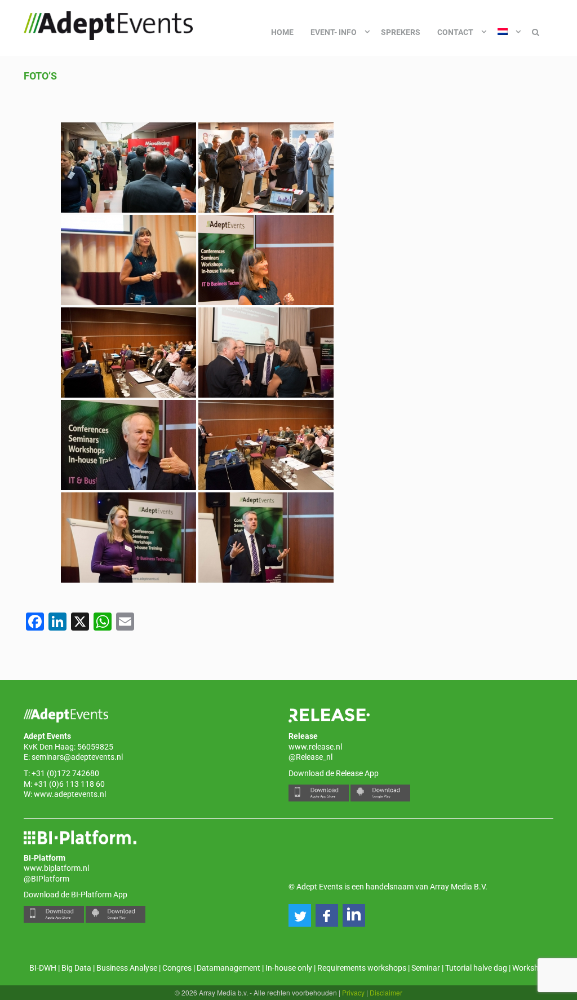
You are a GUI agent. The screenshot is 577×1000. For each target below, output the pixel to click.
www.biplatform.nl (56, 868)
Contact (455, 32)
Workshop (530, 967)
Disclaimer (386, 992)
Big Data (76, 967)
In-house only (288, 967)
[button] (299, 915)
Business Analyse (126, 967)
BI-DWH (42, 967)
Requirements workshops (361, 967)
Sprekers (400, 32)
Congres (177, 967)
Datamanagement (228, 967)
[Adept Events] (108, 24)
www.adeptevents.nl (70, 794)
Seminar (425, 967)
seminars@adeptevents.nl (77, 756)
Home (282, 32)
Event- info (333, 32)
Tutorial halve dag (476, 967)
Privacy (353, 992)
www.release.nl (315, 746)
